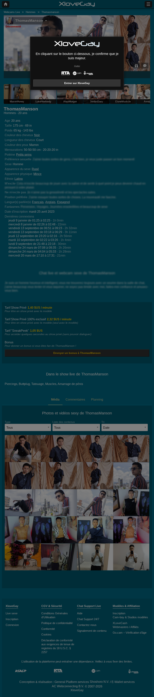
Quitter (77, 66)
